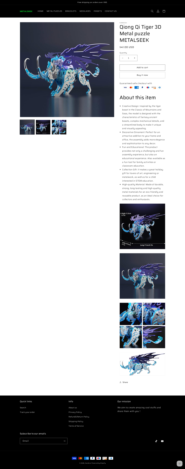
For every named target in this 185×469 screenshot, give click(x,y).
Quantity (123, 53)
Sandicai (88, 463)
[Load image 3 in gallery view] (59, 127)
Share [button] (125, 382)
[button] (152, 11)
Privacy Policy (75, 412)
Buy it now (142, 75)
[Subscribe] (64, 441)
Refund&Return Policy (79, 416)
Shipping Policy (76, 421)
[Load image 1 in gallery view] (27, 127)
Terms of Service (76, 425)
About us (73, 407)
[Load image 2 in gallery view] (43, 127)
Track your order (27, 412)
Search (23, 407)
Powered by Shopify (99, 463)
